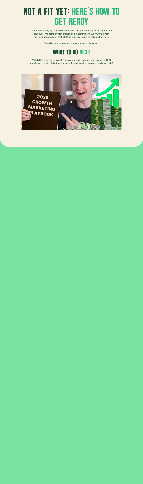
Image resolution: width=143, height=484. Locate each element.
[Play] (71, 102)
